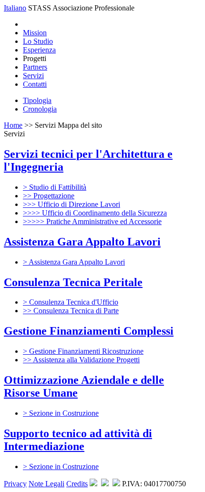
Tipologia (37, 100)
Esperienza (39, 50)
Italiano (15, 8)
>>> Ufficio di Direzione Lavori (71, 204)
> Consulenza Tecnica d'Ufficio (70, 302)
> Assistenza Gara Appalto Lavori (74, 262)
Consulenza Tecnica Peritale (73, 282)
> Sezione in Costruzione (61, 413)
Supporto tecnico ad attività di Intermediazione (78, 439)
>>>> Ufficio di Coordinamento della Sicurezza (95, 213)
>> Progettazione (48, 196)
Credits (77, 484)
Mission (35, 33)
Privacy (15, 484)
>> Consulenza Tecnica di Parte (71, 311)
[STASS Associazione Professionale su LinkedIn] (116, 484)
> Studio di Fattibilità (54, 187)
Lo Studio (38, 41)
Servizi (33, 76)
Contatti (35, 84)
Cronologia (40, 109)
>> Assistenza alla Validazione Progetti (81, 360)
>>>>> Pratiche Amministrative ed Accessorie (92, 221)
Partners (35, 67)
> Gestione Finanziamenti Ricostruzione (83, 351)
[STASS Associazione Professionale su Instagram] (105, 484)
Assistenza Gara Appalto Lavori (82, 242)
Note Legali (46, 484)
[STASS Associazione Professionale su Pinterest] (93, 484)
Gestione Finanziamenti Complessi (89, 331)
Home (13, 125)
